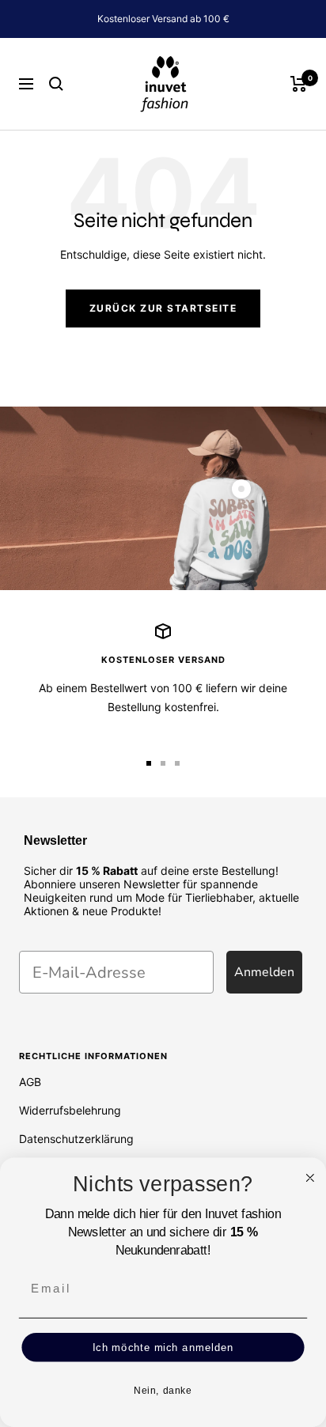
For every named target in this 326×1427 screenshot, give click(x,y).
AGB (30, 1081)
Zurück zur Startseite (163, 308)
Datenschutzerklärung (76, 1138)
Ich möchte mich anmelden (163, 1347)
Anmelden (264, 972)
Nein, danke (162, 1390)
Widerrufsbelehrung (70, 1110)
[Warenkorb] (298, 84)
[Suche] (56, 84)
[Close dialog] (310, 1178)
